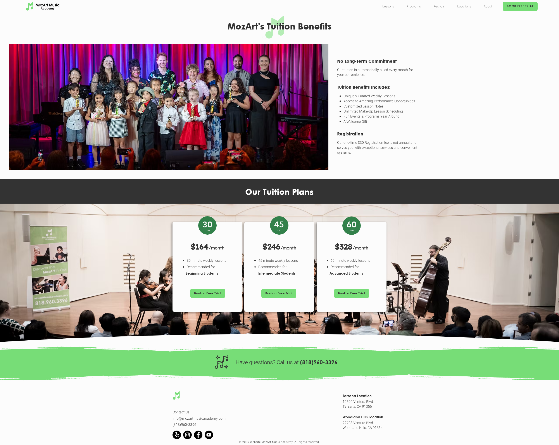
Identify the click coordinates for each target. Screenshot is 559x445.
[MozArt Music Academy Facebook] (198, 435)
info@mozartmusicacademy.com (199, 418)
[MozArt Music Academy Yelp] (177, 435)
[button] (388, 6)
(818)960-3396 (184, 424)
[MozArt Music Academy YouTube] (209, 435)
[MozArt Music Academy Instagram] (187, 435)
